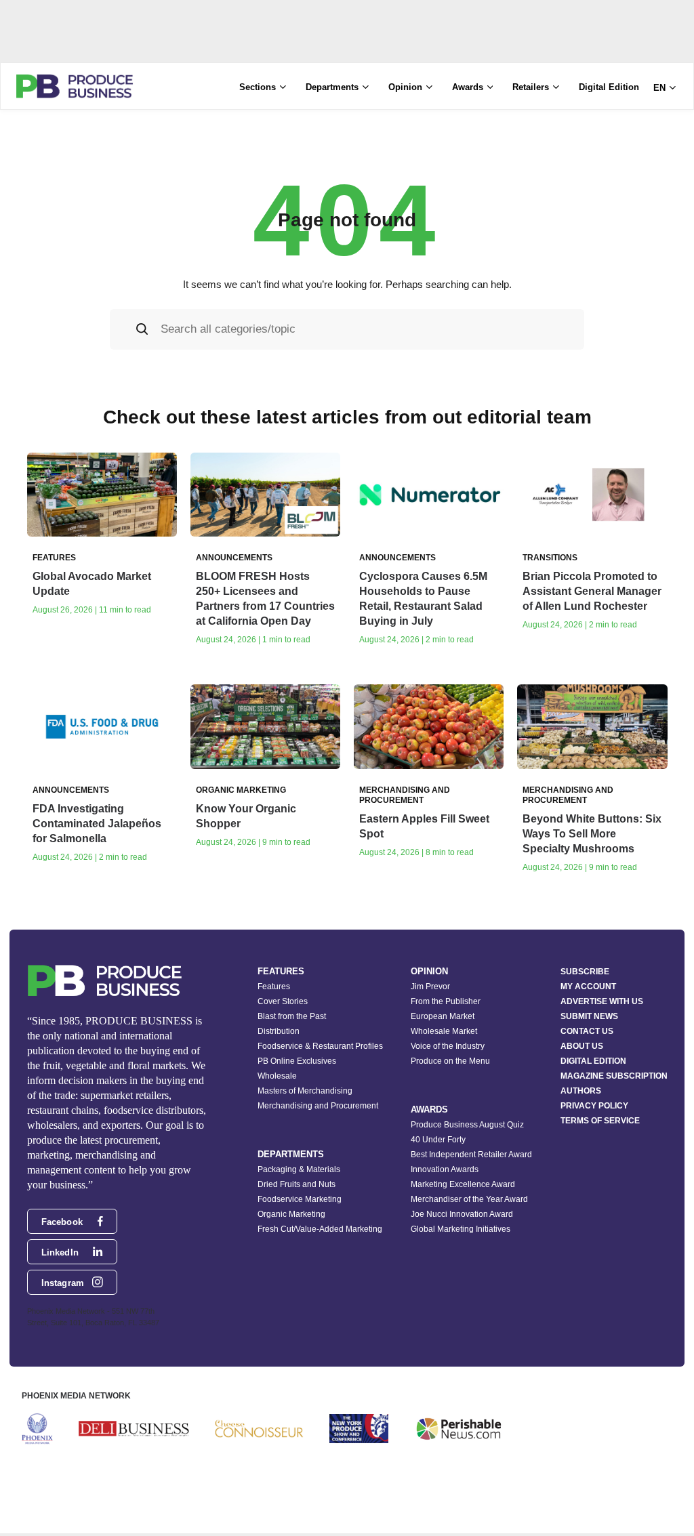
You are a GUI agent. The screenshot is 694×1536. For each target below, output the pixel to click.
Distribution (279, 1031)
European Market (442, 1016)
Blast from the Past (292, 1016)
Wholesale (277, 1076)
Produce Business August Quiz (467, 1124)
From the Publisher (446, 1001)
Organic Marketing (291, 1214)
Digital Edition (609, 87)
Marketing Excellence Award (463, 1184)
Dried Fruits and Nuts (296, 1184)
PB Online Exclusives (297, 1061)
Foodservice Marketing (300, 1199)
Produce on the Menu (450, 1061)
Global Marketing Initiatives (460, 1229)
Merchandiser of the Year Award (469, 1199)
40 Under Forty (438, 1139)
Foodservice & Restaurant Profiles (320, 1046)
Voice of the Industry (448, 1046)
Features (274, 986)
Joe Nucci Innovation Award (462, 1214)
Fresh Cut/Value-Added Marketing (320, 1229)
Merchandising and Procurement (318, 1106)
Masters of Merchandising (305, 1091)
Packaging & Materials (299, 1169)
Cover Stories (283, 1001)
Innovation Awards (444, 1169)
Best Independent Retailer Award (471, 1154)
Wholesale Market (444, 1031)
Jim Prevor (430, 986)
